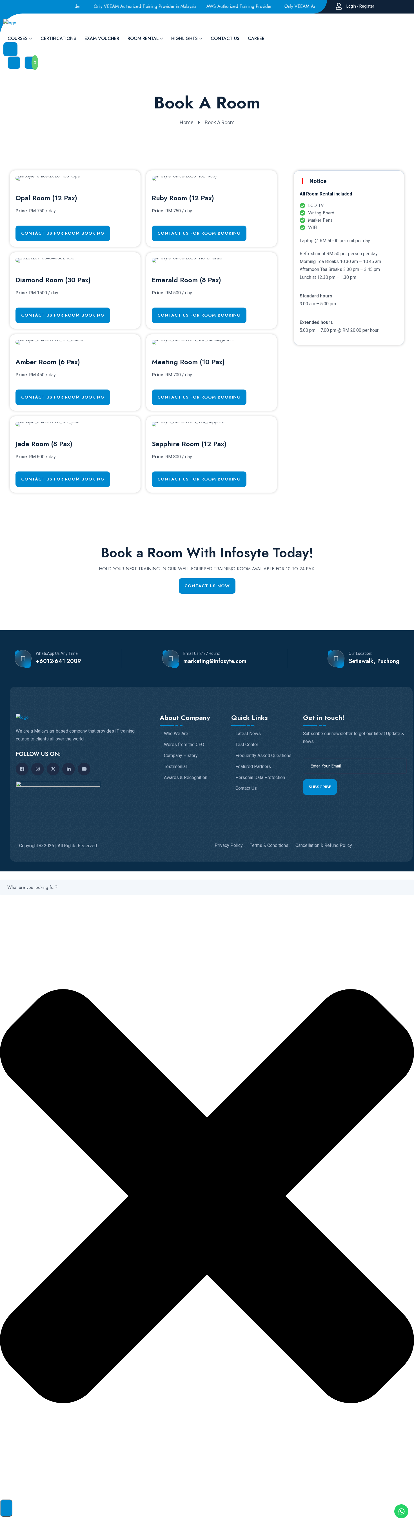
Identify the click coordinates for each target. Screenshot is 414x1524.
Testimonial (175, 766)
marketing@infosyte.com (214, 661)
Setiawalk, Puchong (374, 661)
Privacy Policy (229, 845)
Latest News (248, 733)
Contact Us (246, 788)
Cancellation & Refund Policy (323, 845)
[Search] (6, 1508)
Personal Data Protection (260, 777)
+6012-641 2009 (58, 661)
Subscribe (320, 787)
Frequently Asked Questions (263, 755)
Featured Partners (253, 766)
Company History (181, 755)
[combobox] (207, 887)
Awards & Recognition (185, 777)
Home (186, 122)
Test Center (246, 744)
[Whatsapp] (401, 1511)
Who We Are (176, 733)
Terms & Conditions (269, 845)
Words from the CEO (184, 744)
